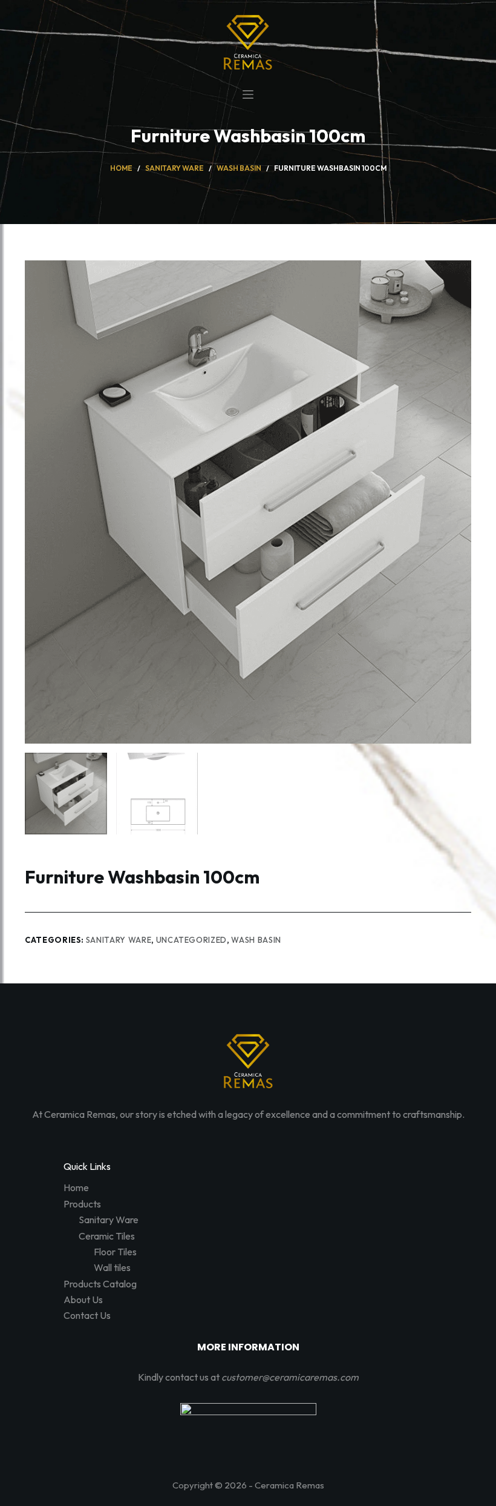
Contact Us (87, 1315)
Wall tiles (112, 1267)
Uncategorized (191, 940)
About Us (83, 1299)
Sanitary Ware (118, 940)
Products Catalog (100, 1284)
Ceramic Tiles (107, 1236)
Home (76, 1187)
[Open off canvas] (248, 94)
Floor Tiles (115, 1252)
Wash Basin (256, 940)
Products (82, 1204)
